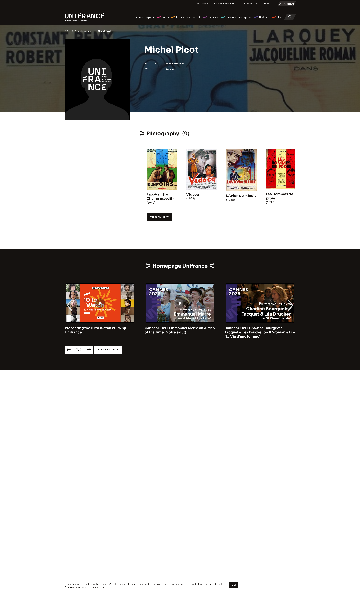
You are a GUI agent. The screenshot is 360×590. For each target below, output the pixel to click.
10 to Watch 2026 (248, 3)
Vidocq (192, 194)
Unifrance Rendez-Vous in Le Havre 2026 (215, 3)
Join (280, 17)
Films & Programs (145, 17)
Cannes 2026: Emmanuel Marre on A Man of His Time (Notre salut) (100, 330)
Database (214, 17)
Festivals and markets (188, 17)
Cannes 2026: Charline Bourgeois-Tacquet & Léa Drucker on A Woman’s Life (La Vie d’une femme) (180, 332)
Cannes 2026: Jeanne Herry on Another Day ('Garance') (258, 330)
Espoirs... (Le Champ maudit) (160, 196)
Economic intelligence (239, 17)
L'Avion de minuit (241, 196)
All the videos (108, 349)
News (165, 17)
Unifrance (264, 17)
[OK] (233, 585)
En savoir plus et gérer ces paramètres (84, 587)
